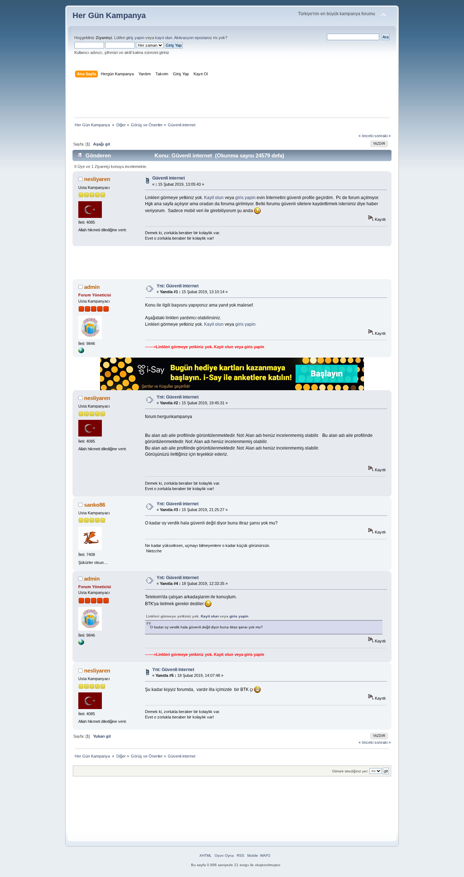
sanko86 (94, 505)
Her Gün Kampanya (109, 15)
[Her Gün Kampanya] (81, 352)
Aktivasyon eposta (190, 37)
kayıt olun (163, 37)
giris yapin (245, 197)
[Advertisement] (232, 99)
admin (92, 287)
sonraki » (382, 136)
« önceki (366, 136)
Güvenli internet (168, 178)
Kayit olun (214, 197)
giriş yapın (135, 37)
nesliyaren (97, 179)
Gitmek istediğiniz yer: (350, 771)
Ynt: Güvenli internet (178, 285)
